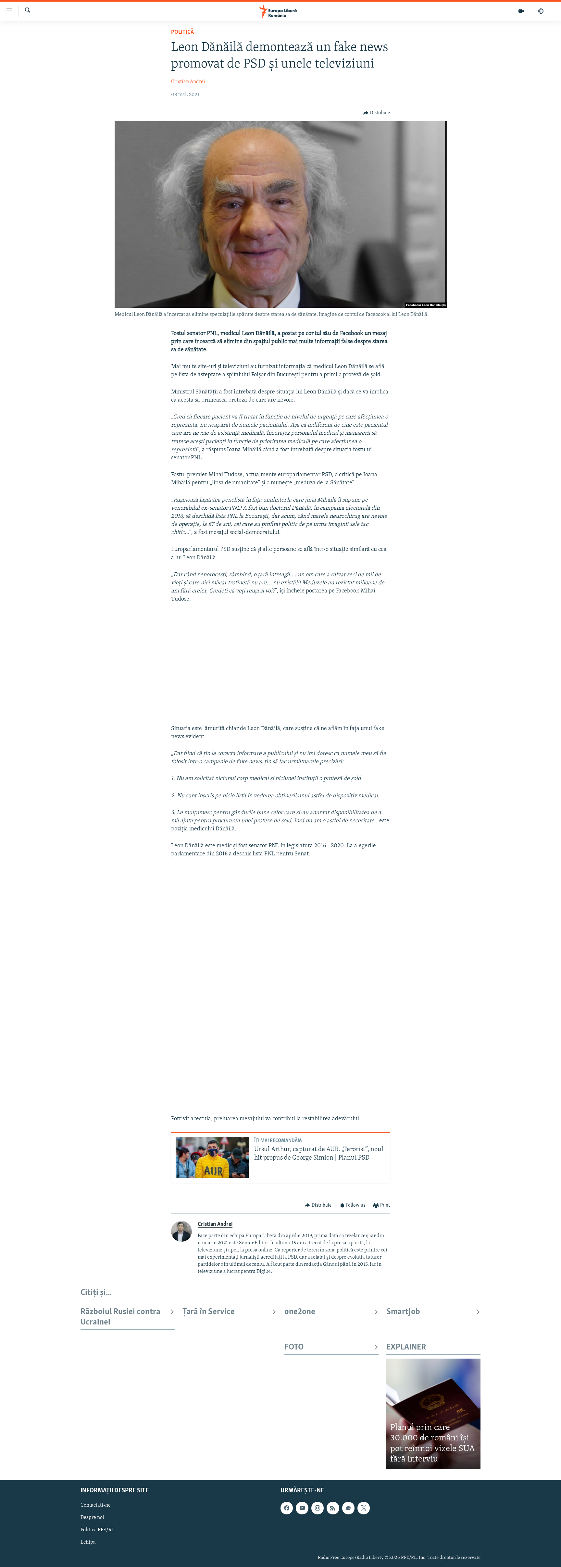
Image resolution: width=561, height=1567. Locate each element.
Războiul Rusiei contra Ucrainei (120, 1317)
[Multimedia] (521, 11)
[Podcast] (541, 11)
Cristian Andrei (188, 81)
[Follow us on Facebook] (286, 1508)
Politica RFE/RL (97, 1530)
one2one (299, 1312)
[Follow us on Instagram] (317, 1508)
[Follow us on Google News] (348, 1508)
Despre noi (92, 1517)
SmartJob (403, 1312)
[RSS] (333, 1508)
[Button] (376, 113)
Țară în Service (208, 1312)
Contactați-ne (96, 1505)
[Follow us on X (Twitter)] (363, 1508)
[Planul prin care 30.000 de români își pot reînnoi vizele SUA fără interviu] (433, 1414)
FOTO (294, 1347)
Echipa (88, 1542)
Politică (182, 32)
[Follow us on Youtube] (302, 1508)
